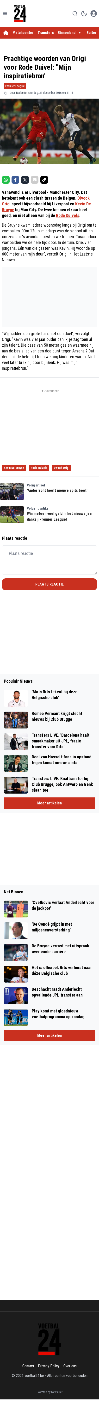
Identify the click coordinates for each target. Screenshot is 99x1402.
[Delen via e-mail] (34, 180)
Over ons (70, 1366)
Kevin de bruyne (14, 468)
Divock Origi (61, 468)
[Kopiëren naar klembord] (44, 180)
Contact (28, 1366)
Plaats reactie (49, 584)
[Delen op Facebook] (15, 180)
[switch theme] (84, 13)
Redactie (21, 92)
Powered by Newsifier (49, 1392)
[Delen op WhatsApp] (6, 180)
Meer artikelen (49, 803)
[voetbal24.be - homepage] (20, 13)
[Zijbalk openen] (5, 13)
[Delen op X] (25, 180)
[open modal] (93, 13)
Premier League (15, 86)
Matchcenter (23, 32)
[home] (6, 33)
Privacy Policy (49, 1366)
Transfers (45, 32)
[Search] (75, 13)
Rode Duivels (67, 215)
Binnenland (66, 32)
